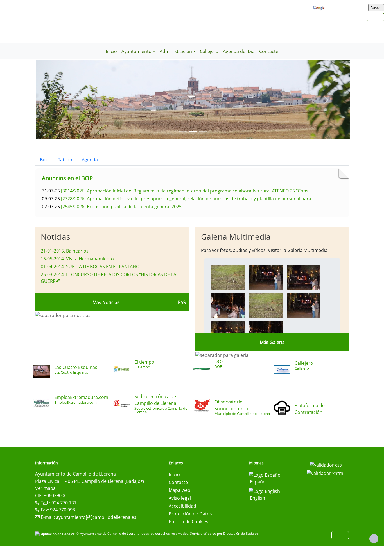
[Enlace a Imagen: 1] (266, 277)
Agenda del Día (239, 51)
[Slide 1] (193, 131)
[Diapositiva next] (326, 99)
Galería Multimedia (236, 236)
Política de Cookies (188, 522)
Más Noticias (105, 302)
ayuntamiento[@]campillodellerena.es (96, 517)
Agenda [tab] (90, 160)
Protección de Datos (190, 514)
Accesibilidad (182, 506)
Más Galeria (272, 342)
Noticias (55, 236)
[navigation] (348, 7)
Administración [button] (176, 51)
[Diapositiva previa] (59, 99)
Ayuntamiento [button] (136, 51)
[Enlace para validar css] (326, 465)
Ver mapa (45, 488)
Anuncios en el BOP (67, 178)
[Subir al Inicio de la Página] (373, 538)
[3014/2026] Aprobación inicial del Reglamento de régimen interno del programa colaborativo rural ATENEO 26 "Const (185, 191)
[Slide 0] (183, 131)
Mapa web (179, 490)
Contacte (268, 51)
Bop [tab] (44, 160)
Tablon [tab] (65, 160)
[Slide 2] (203, 131)
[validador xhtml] (325, 473)
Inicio (111, 51)
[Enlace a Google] (319, 7)
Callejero (209, 51)
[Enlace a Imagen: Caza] (228, 277)
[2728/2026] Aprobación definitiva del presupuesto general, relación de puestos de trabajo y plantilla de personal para (186, 199)
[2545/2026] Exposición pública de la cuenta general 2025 (121, 206)
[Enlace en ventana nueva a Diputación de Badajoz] (55, 533)
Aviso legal (180, 498)
